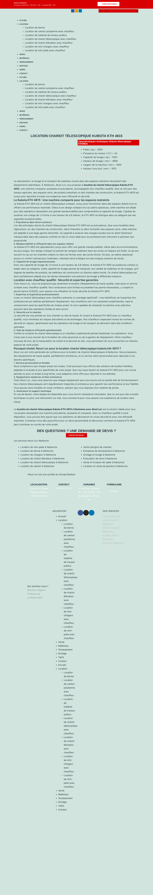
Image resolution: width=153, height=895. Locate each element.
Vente (22, 54)
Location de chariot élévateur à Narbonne (42, 458)
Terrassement (26, 62)
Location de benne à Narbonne (36, 451)
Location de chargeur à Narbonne (38, 454)
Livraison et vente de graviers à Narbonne (105, 466)
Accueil (23, 20)
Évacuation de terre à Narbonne (100, 458)
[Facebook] (72, 10)
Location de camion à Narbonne (37, 466)
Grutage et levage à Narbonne (99, 454)
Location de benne (35, 27)
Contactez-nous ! (76, 435)
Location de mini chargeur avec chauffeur (47, 46)
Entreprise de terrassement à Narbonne (104, 451)
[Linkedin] (80, 10)
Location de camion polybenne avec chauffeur (49, 31)
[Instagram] (76, 10)
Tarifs (22, 70)
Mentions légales (36, 590)
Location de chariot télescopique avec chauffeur (50, 39)
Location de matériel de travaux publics (46, 35)
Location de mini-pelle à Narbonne (38, 447)
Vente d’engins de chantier (97, 447)
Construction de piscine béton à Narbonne (111, 520)
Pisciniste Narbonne (113, 543)
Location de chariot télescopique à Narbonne (44, 462)
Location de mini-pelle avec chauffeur (45, 50)
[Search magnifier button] (136, 10)
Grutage (23, 66)
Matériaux (24, 58)
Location (23, 24)
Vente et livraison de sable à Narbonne (103, 462)
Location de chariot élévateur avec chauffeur (49, 42)
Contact (23, 73)
